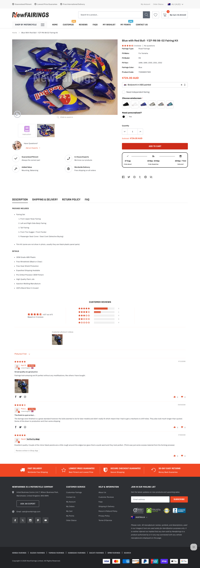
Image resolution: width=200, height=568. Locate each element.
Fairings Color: (128, 67)
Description (20, 199)
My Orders (70, 506)
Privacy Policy (104, 516)
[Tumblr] (140, 177)
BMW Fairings (114, 553)
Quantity (125, 126)
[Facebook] (123, 177)
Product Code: (128, 72)
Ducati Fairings (96, 553)
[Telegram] (145, 177)
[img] (20, 362)
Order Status (158, 4)
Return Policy (71, 199)
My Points (125, 24)
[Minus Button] (124, 131)
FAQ (87, 199)
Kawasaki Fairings (77, 553)
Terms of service (105, 520)
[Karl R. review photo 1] (21, 386)
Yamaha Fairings (57, 553)
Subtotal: (125, 138)
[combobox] (155, 85)
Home (55, 24)
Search (127, 553)
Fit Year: (125, 63)
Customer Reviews (106, 497)
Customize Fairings (74, 492)
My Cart (69, 511)
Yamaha (144, 53)
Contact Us (142, 24)
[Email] (151, 177)
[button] (175, 4)
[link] (155, 14)
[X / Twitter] (129, 177)
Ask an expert (27, 503)
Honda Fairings (19, 553)
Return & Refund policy (108, 511)
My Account (145, 4)
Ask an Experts (32, 148)
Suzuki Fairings (37, 553)
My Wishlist (109, 24)
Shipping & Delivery (45, 199)
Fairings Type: (128, 49)
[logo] (30, 15)
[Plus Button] (140, 131)
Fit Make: (125, 53)
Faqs (95, 24)
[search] (146, 14)
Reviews (83, 24)
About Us (102, 492)
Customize (68, 24)
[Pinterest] (134, 177)
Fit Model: (126, 58)
